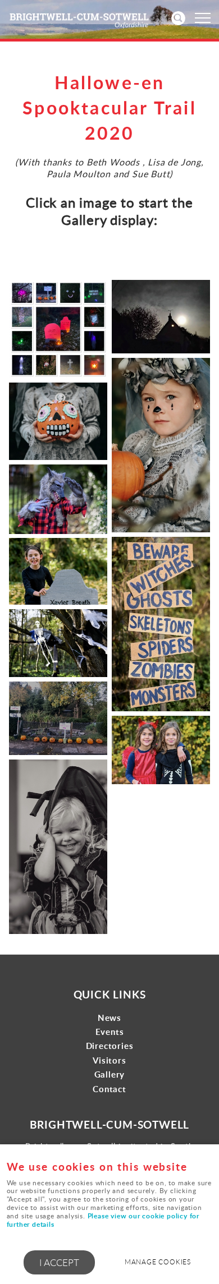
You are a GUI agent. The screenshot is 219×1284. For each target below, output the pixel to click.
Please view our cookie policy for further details (103, 1220)
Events (109, 1032)
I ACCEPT (59, 1262)
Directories (110, 1046)
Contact (109, 1089)
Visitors (109, 1060)
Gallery (109, 1074)
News (109, 1018)
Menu (202, 18)
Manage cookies (158, 1262)
